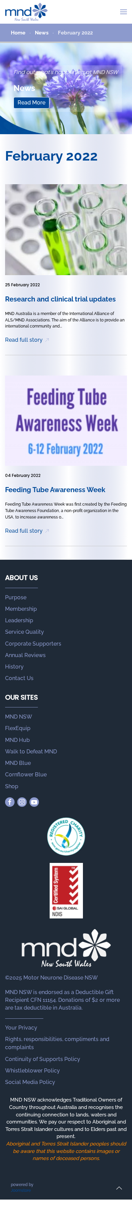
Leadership (19, 620)
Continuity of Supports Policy (42, 1059)
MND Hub (17, 740)
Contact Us (19, 678)
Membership (21, 609)
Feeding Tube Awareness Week (55, 490)
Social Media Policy (30, 1082)
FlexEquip (17, 728)
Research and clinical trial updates (60, 299)
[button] (123, 12)
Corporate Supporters (33, 644)
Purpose (15, 597)
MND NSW (18, 717)
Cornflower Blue (26, 774)
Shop (11, 786)
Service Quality (24, 632)
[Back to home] (26, 12)
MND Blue (18, 763)
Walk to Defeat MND (31, 751)
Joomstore (21, 1190)
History (14, 666)
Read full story (24, 340)
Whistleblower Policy (32, 1070)
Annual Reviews (25, 655)
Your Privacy (21, 1027)
